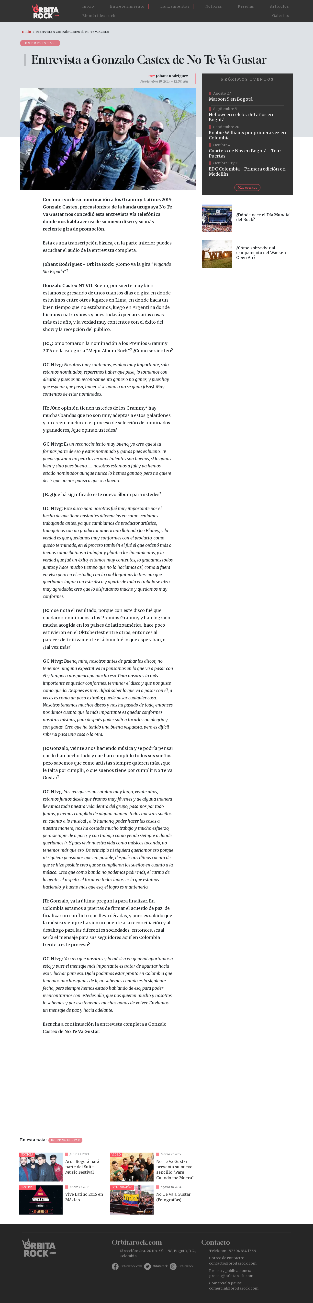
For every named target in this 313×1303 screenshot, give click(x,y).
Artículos (279, 6)
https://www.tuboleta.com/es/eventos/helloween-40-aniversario (247, 115)
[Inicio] (47, 11)
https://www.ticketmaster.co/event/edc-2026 (247, 169)
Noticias (213, 6)
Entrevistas (40, 43)
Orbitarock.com (131, 1266)
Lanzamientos (175, 6)
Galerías (280, 15)
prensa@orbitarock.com (231, 1276)
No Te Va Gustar (65, 1140)
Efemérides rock (99, 15)
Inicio (88, 6)
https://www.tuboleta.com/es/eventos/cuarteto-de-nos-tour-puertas (247, 151)
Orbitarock (160, 1266)
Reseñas (246, 6)
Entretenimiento (127, 6)
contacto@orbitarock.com (233, 1263)
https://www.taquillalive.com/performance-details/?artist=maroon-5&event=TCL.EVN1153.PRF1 (247, 97)
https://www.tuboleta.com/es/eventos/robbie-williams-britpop (247, 133)
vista (62, 1167)
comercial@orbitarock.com (233, 1288)
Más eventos (247, 187)
